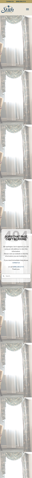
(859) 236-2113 (18, 267)
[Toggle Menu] (27, 9)
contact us (16, 263)
